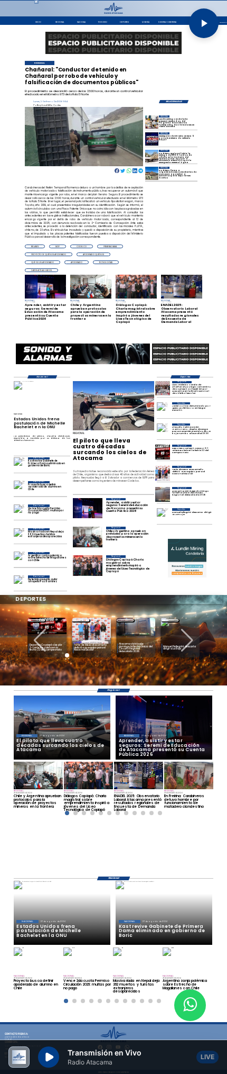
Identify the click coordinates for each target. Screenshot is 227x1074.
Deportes (125, 620)
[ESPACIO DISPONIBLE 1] (113, 42)
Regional (36, 620)
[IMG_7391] (162, 388)
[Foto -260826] (151, 173)
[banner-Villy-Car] (83, 364)
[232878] (162, 452)
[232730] (162, 473)
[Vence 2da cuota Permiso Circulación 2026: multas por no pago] (19, 511)
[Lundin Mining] (187, 558)
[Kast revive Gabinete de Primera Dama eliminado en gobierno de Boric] (19, 464)
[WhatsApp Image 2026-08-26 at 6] (151, 156)
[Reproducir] (204, 23)
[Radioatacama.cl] (113, 13)
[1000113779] (151, 122)
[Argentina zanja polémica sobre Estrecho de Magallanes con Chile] (19, 559)
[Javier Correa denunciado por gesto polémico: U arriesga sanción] (162, 409)
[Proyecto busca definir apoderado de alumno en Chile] (19, 488)
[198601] (151, 139)
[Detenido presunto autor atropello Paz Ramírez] (19, 582)
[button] (35, 246)
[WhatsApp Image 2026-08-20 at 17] (162, 494)
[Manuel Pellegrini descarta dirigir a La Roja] (162, 515)
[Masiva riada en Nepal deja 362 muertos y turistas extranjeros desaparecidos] (19, 535)
